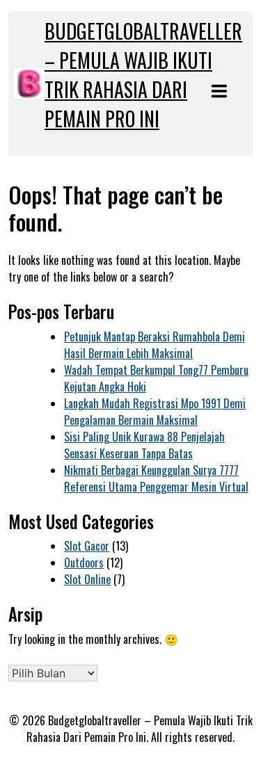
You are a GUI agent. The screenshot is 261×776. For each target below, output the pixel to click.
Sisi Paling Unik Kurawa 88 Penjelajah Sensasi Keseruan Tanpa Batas (144, 445)
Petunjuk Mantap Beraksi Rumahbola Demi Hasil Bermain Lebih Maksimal (154, 345)
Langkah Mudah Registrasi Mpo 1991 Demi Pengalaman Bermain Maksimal (155, 411)
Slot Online (87, 579)
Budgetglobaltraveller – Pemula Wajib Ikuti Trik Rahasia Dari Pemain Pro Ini (143, 75)
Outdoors (84, 562)
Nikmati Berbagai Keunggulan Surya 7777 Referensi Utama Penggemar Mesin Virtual (156, 478)
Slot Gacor (86, 545)
